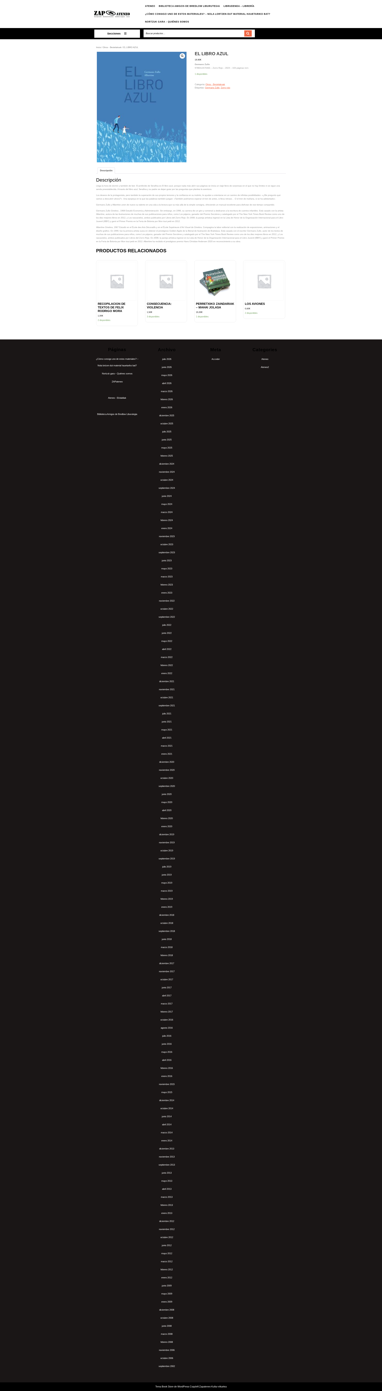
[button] (182, 56)
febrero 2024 (167, 520)
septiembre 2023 (167, 552)
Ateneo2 (265, 367)
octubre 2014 (166, 1108)
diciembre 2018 (166, 915)
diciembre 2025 (166, 415)
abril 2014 (166, 1124)
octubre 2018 (166, 923)
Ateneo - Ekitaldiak (117, 398)
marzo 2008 (166, 1334)
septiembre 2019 (167, 858)
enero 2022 (166, 673)
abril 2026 (166, 383)
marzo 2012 (166, 1261)
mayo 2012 (166, 1253)
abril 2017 (166, 995)
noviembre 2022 (167, 600)
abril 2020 (166, 810)
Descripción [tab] (106, 170)
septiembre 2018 (167, 931)
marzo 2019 (166, 891)
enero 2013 (166, 1213)
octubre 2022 (166, 609)
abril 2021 (166, 737)
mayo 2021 (166, 729)
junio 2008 (167, 1326)
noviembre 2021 (167, 689)
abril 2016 (166, 1060)
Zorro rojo (225, 87)
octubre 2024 (166, 480)
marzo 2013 (166, 1197)
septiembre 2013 (167, 1164)
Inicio (98, 47)
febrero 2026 (167, 399)
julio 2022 (166, 625)
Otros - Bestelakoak (112, 47)
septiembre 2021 (167, 705)
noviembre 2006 (167, 1350)
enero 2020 (166, 826)
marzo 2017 (166, 1003)
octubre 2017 (166, 979)
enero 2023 (166, 592)
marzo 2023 (166, 576)
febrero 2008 (167, 1342)
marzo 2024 (166, 512)
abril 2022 (166, 649)
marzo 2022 (166, 657)
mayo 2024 (166, 504)
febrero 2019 (167, 899)
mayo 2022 (166, 641)
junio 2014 (167, 1116)
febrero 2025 (167, 455)
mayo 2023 (166, 568)
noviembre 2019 (167, 842)
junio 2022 (167, 633)
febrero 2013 (167, 1205)
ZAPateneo (117, 381)
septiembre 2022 (167, 617)
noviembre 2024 (167, 472)
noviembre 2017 (167, 971)
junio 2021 (167, 721)
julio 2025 (166, 431)
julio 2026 (166, 359)
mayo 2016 (166, 1052)
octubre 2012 (166, 1237)
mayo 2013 (166, 1181)
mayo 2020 (166, 802)
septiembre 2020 (167, 786)
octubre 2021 (166, 697)
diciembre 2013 (166, 1148)
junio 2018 (167, 939)
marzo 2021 (166, 746)
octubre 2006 (166, 1358)
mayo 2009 (166, 1293)
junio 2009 (167, 1285)
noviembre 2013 (167, 1156)
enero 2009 (166, 1301)
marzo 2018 (166, 947)
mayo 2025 (166, 447)
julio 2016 (166, 1036)
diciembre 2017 (166, 963)
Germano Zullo (212, 87)
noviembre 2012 (167, 1229)
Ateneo (150, 6)
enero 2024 (166, 528)
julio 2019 (166, 866)
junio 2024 (167, 496)
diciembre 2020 (166, 762)
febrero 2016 (167, 1068)
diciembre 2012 (166, 1221)
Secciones (114, 33)
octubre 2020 (166, 778)
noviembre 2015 (167, 1084)
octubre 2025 (166, 423)
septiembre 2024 (167, 488)
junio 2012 (167, 1245)
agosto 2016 (167, 1028)
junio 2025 (167, 439)
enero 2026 (166, 407)
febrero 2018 (167, 955)
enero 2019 (166, 907)
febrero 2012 (167, 1269)
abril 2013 (166, 1189)
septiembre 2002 (167, 1366)
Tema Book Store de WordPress (172, 1386)
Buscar (248, 33)
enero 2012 (166, 1277)
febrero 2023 (167, 584)
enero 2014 (166, 1140)
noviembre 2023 (167, 536)
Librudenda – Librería (239, 6)
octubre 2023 (166, 544)
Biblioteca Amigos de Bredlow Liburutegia (189, 6)
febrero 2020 (167, 818)
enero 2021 (166, 754)
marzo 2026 (166, 391)
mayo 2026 (166, 375)
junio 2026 (167, 367)
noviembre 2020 (167, 770)
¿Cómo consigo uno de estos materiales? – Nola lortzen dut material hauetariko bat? (207, 14)
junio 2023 (167, 560)
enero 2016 (166, 1076)
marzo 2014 (166, 1132)
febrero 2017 (167, 1011)
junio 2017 (167, 987)
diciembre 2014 (166, 1100)
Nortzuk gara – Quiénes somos (167, 21)
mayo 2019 (166, 882)
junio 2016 (167, 1044)
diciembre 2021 (166, 681)
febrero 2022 (167, 665)
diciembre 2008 (166, 1309)
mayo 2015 (166, 1092)
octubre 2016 (166, 1019)
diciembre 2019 (166, 834)
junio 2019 (167, 874)
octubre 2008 (166, 1318)
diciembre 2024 (166, 464)
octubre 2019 (166, 850)
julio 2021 (166, 713)
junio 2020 (167, 794)
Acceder (216, 359)
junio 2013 (167, 1173)
